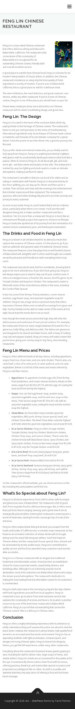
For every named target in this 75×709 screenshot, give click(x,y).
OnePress (37, 700)
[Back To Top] (37, 693)
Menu (69, 6)
